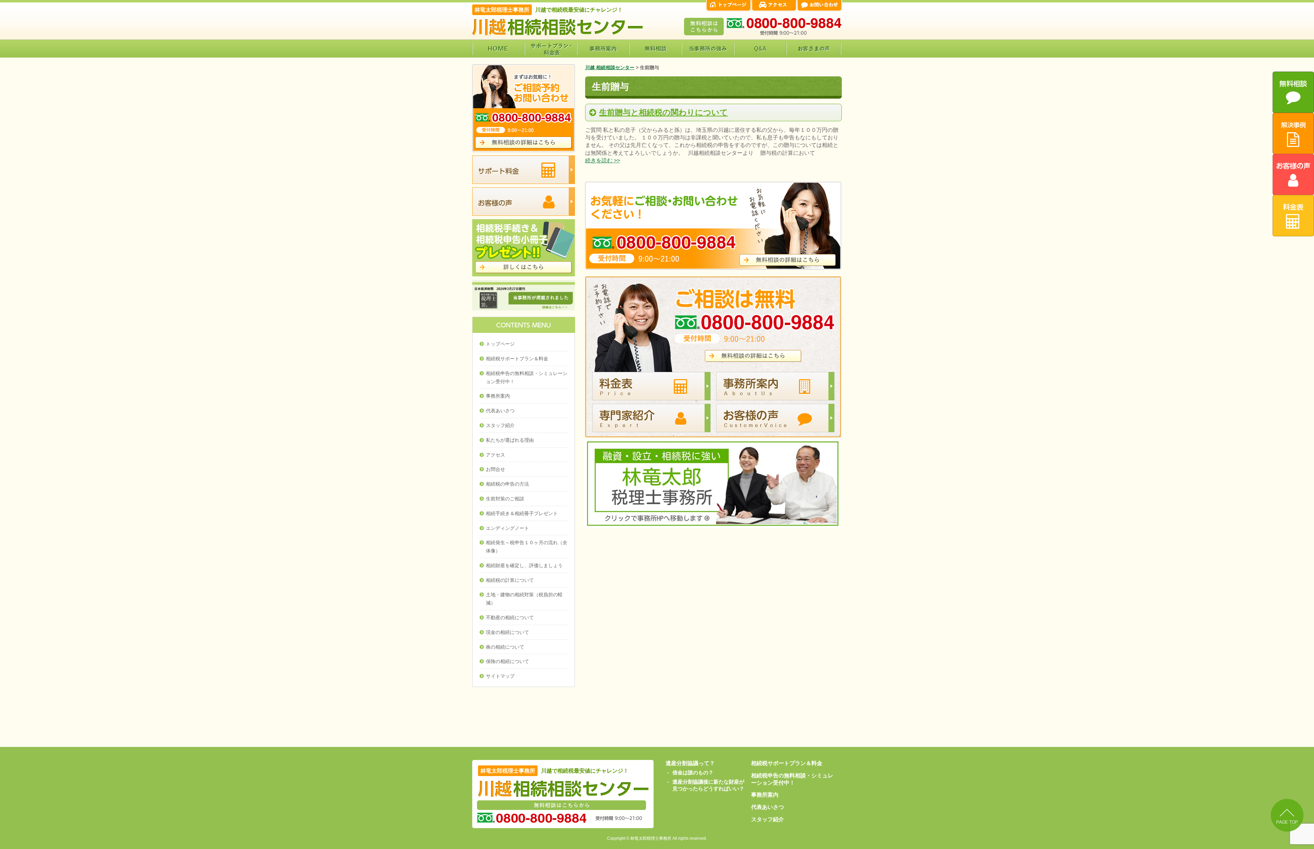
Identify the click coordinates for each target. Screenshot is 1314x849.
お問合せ (495, 469)
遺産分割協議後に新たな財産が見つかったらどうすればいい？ (708, 785)
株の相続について (505, 647)
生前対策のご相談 (505, 498)
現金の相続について (507, 632)
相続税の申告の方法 (507, 484)
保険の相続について (507, 661)
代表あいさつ (500, 410)
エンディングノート (507, 528)
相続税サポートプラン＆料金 (517, 358)
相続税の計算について (510, 580)
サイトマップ (500, 676)
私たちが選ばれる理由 (510, 440)
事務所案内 (498, 396)
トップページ (500, 344)
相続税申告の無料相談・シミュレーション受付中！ (526, 377)
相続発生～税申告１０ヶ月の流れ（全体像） (526, 546)
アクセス (495, 455)
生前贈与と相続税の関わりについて (663, 112)
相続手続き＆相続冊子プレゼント (522, 513)
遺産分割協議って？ (690, 763)
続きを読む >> (602, 160)
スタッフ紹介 (500, 425)
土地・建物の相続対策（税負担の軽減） (524, 598)
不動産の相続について (510, 617)
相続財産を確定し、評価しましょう (524, 565)
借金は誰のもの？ (692, 772)
